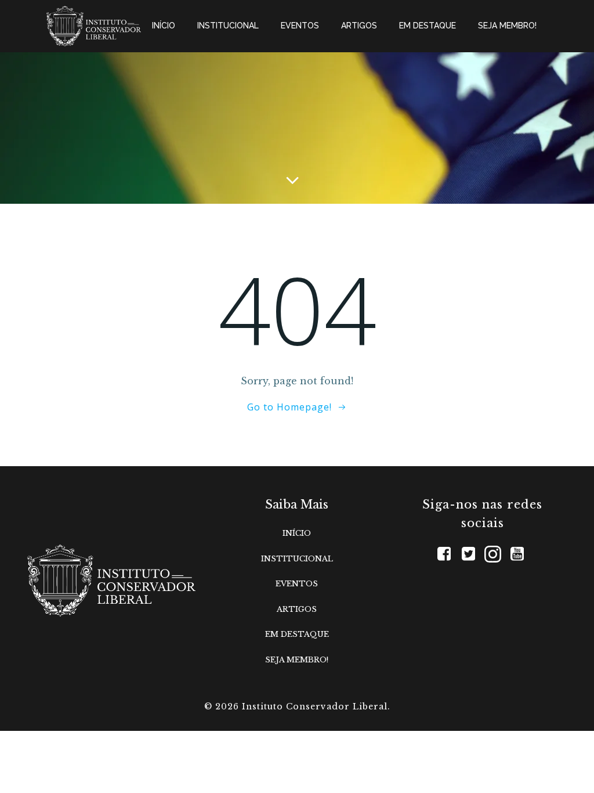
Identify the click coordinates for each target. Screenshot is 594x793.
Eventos (300, 25)
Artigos (359, 25)
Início (163, 25)
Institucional (228, 25)
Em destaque (427, 25)
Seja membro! (507, 25)
